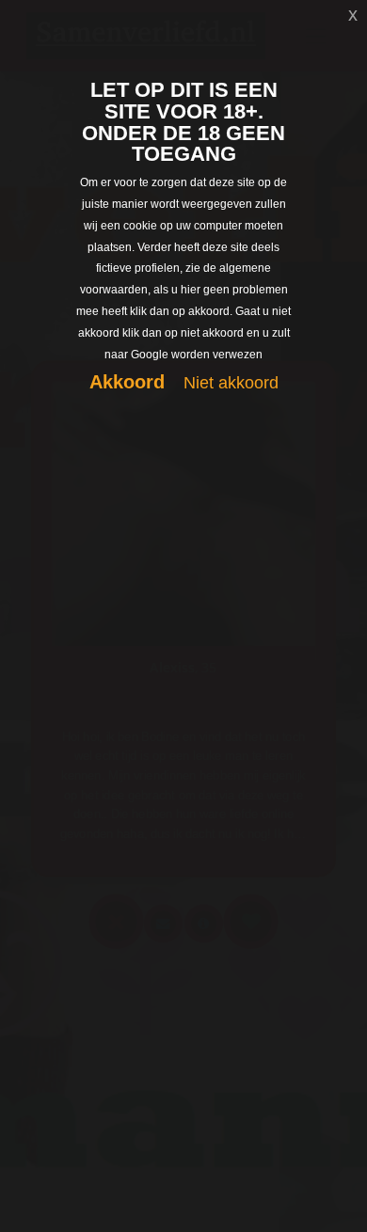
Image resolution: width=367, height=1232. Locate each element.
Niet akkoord (231, 382)
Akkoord (127, 381)
